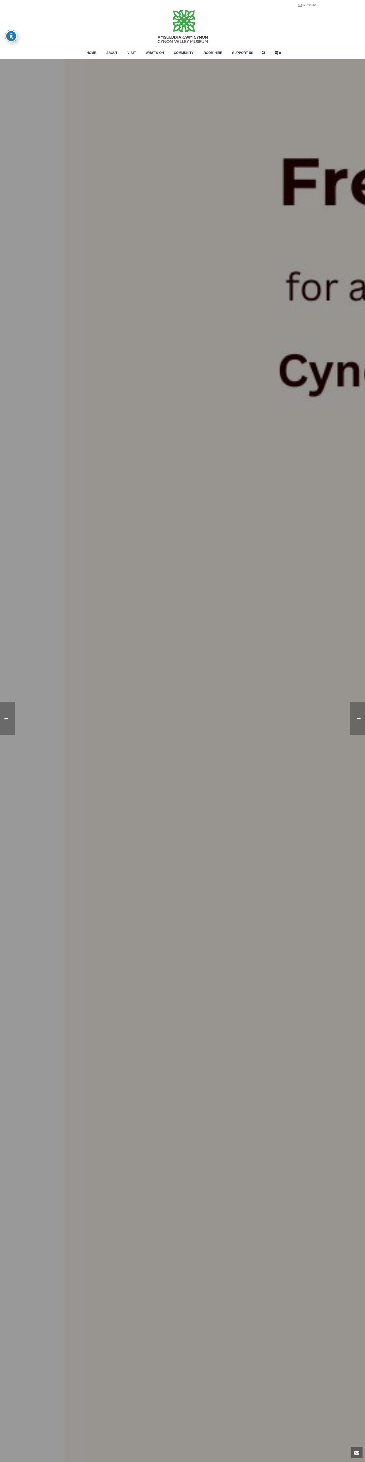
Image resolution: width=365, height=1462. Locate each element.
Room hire (213, 52)
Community (184, 52)
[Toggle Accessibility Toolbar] (11, 36)
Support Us (242, 52)
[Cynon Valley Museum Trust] (182, 27)
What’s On (155, 52)
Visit (131, 52)
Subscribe (310, 4)
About (111, 52)
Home (91, 52)
